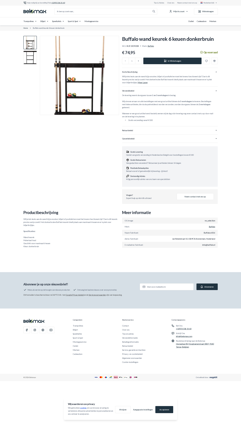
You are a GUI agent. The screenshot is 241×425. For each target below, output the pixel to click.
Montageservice (91, 21)
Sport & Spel (73, 21)
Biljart (43, 21)
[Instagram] (35, 330)
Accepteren (164, 409)
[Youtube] (51, 330)
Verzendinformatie (130, 338)
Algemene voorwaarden (132, 358)
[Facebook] (26, 330)
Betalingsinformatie (130, 342)
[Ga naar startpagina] (34, 11)
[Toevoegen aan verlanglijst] (206, 61)
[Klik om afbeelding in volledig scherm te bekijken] (79, 75)
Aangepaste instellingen (143, 409)
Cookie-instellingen (130, 362)
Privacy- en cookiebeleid (132, 354)
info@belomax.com (184, 336)
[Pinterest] (43, 330)
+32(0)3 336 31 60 (184, 328)
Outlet (191, 21)
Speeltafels (56, 21)
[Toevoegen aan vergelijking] (214, 61)
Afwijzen (123, 409)
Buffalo (151, 46)
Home (25, 28)
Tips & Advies (159, 3)
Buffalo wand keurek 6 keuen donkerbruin (48, 28)
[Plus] (138, 61)
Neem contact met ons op (187, 3)
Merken (212, 21)
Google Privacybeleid (75, 295)
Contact (125, 325)
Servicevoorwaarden (97, 295)
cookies (83, 408)
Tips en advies (128, 334)
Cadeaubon (201, 21)
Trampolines (28, 21)
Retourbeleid (127, 346)
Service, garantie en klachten (133, 350)
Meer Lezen (143, 82)
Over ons (170, 3)
